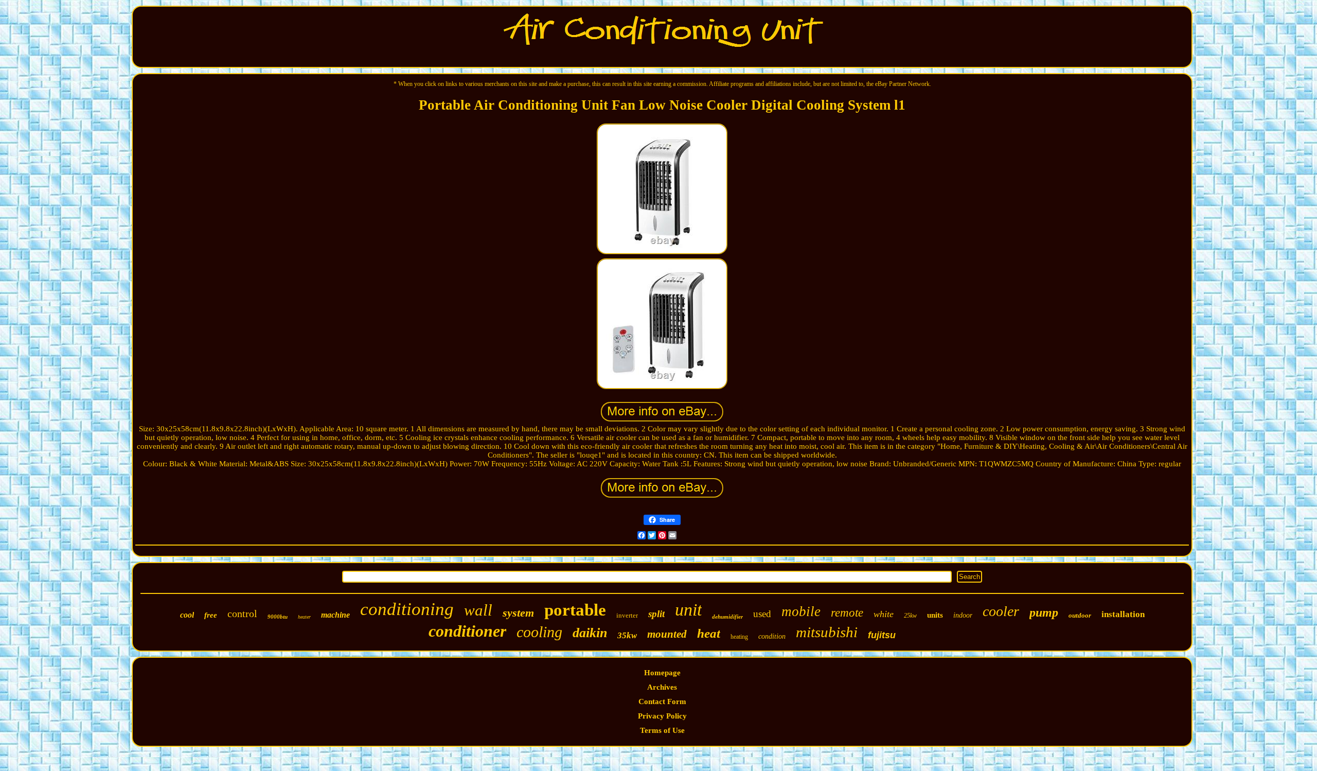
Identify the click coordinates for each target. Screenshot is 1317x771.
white (884, 614)
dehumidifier (727, 617)
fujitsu (882, 635)
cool (187, 614)
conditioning (407, 609)
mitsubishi (827, 632)
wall (478, 610)
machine (335, 614)
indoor (962, 615)
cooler (1001, 611)
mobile (801, 611)
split (656, 613)
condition (772, 636)
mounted (667, 634)
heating (739, 636)
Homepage (662, 673)
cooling (539, 631)
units (935, 615)
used (762, 613)
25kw (910, 615)
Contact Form (662, 701)
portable (575, 610)
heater (304, 617)
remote (847, 612)
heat (708, 633)
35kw (627, 635)
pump (1043, 612)
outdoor (1080, 615)
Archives (662, 687)
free (210, 615)
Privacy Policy (662, 716)
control (242, 613)
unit (688, 609)
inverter (627, 615)
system (518, 612)
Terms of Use (662, 730)
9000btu (278, 617)
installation (1123, 614)
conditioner (467, 631)
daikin (590, 632)
